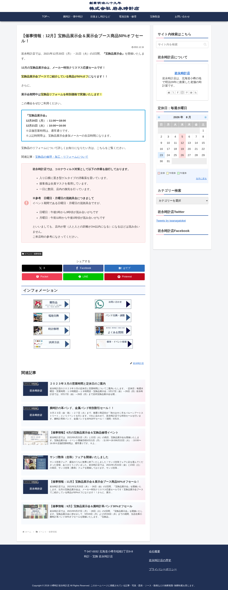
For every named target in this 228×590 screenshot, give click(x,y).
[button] (205, 44)
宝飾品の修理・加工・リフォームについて (61, 156)
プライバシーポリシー (163, 569)
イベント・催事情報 (33, 254)
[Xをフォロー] (173, 92)
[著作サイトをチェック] (169, 92)
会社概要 (154, 551)
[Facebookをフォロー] (178, 92)
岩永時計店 (182, 73)
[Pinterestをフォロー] (187, 92)
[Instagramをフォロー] (182, 92)
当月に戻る (201, 178)
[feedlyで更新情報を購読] (191, 92)
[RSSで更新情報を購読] (196, 92)
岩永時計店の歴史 (160, 560)
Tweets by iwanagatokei (171, 220)
